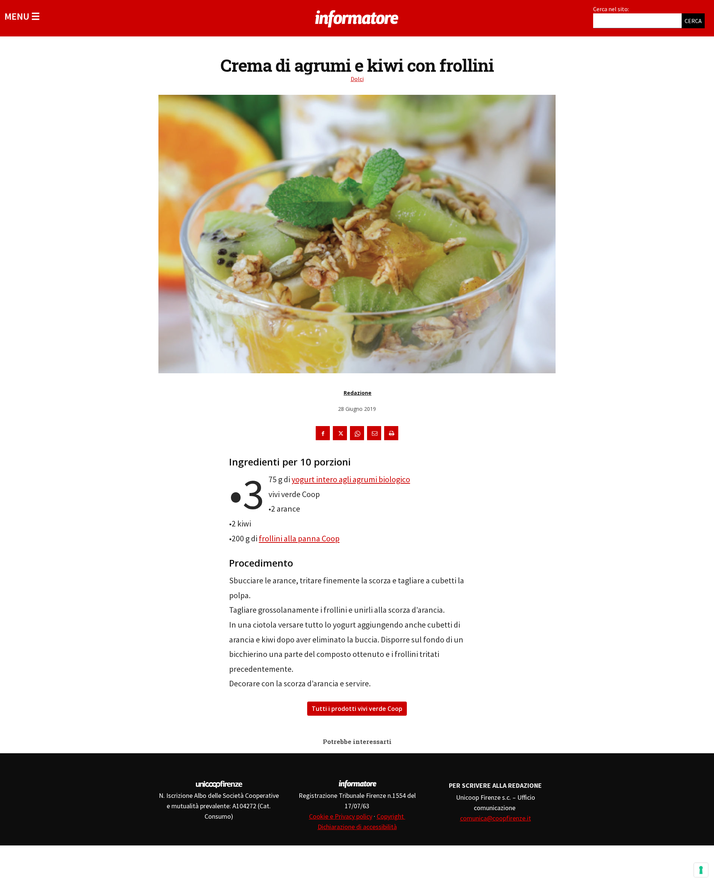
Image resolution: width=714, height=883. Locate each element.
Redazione (358, 392)
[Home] (357, 17)
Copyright (391, 816)
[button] (22, 16)
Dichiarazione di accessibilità (357, 826)
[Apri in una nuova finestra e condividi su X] (339, 433)
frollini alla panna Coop (299, 538)
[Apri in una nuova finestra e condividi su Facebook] (322, 433)
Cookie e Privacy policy (340, 816)
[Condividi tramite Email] (374, 433)
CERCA (693, 21)
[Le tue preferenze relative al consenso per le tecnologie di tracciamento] (701, 870)
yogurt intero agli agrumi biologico (351, 479)
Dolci (357, 79)
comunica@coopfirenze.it (495, 818)
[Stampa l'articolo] (391, 433)
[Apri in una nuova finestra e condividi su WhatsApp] (357, 433)
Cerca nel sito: (611, 9)
